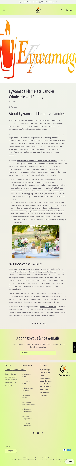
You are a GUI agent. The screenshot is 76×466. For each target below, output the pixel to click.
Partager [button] (14, 107)
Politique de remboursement (28, 403)
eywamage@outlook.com (15, 369)
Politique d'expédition (27, 417)
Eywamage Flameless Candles (37, 458)
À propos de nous (26, 375)
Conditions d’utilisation (63, 460)
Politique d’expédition (64, 462)
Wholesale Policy (26, 396)
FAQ (23, 370)
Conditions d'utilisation (26, 424)
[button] (4, 9)
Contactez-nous (26, 382)
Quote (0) (74, 348)
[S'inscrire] (53, 353)
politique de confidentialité (27, 410)
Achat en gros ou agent (27, 389)
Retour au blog (39, 323)
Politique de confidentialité (46, 460)
